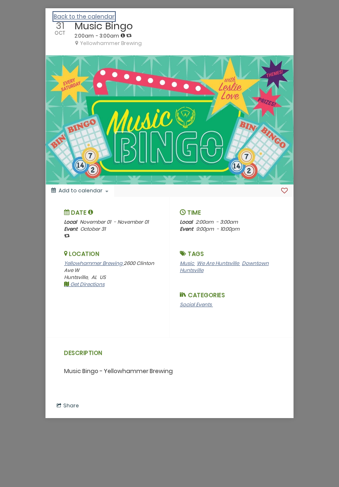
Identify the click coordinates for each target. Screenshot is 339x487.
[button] (90, 212)
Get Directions (87, 284)
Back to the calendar (84, 16)
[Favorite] (284, 191)
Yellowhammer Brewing (94, 263)
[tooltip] (123, 35)
